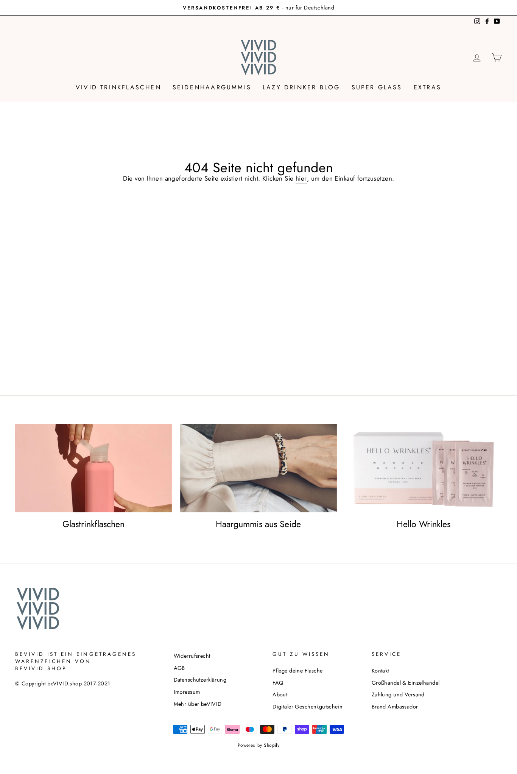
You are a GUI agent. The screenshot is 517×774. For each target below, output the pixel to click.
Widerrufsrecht (192, 656)
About (280, 694)
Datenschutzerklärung (200, 679)
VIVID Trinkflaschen (118, 87)
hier (301, 178)
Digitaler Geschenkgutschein (308, 706)
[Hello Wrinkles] (423, 468)
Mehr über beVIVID (198, 704)
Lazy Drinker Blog (301, 87)
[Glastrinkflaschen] (93, 468)
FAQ (278, 683)
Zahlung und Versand (398, 694)
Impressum (187, 692)
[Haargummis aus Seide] (258, 468)
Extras (427, 87)
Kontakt (380, 670)
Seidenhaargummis (212, 87)
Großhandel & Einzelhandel (406, 683)
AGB (179, 668)
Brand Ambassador (395, 706)
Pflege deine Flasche (298, 670)
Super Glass (377, 87)
